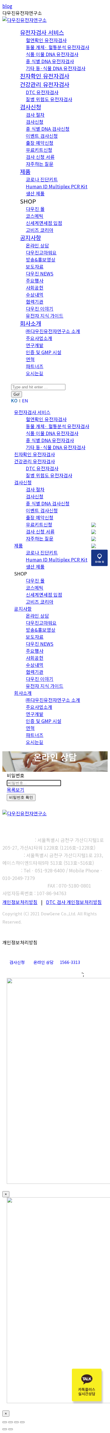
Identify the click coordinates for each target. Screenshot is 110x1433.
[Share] (10, 1422)
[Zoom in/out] (22, 1422)
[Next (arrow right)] (10, 1429)
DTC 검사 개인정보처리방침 (74, 901)
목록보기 (15, 789)
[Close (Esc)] (4, 1422)
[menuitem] (42, 32)
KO (14, 400)
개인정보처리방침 (20, 901)
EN (25, 400)
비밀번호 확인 (21, 797)
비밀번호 (15, 775)
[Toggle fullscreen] (16, 1422)
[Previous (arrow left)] (4, 1429)
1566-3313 (70, 962)
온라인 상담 (43, 962)
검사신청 (17, 962)
